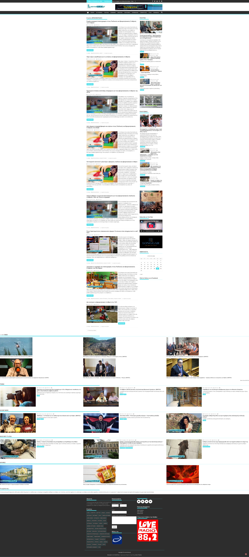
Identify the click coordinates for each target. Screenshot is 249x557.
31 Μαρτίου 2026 (41, 387)
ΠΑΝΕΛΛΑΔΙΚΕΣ (90, 536)
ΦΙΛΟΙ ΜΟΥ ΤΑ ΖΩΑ (40, 446)
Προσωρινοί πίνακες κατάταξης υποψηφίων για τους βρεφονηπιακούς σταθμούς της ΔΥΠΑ (112, 91)
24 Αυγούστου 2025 (207, 440)
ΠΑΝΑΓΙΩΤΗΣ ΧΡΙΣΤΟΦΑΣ (104, 533)
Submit (114, 527)
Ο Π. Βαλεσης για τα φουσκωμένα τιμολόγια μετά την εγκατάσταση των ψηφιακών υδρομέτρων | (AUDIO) (24, 377)
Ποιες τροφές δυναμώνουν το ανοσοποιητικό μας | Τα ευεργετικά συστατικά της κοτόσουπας (105, 484)
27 (151, 268)
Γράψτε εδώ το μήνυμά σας (119, 515)
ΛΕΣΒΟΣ (92, 12)
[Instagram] (143, 501)
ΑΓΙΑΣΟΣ (103, 512)
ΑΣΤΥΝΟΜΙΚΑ (99, 12)
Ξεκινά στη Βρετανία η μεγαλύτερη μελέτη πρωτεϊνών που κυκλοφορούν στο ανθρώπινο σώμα (188, 484)
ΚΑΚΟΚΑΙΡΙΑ (94, 520)
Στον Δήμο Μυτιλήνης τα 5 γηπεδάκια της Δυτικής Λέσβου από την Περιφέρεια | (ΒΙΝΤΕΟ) (187, 356)
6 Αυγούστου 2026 (144, 33)
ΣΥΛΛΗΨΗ (89, 544)
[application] (151, 226)
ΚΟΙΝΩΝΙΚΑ (113, 12)
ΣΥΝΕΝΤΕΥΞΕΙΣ (143, 12)
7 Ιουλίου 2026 (154, 177)
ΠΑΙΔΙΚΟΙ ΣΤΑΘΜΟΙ (103, 158)
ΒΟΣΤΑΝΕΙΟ (95, 515)
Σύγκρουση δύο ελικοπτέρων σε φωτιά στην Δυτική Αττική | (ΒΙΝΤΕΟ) (16, 356)
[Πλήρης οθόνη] (160, 231)
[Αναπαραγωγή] (141, 231)
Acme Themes (138, 555)
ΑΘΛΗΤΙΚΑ (120, 12)
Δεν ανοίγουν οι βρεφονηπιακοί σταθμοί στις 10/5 (102, 302)
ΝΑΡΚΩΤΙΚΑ (94, 531)
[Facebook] (139, 501)
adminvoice (97, 25)
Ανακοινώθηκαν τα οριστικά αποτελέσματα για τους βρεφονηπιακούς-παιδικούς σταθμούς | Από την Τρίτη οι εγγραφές (111, 196)
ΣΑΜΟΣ (101, 541)
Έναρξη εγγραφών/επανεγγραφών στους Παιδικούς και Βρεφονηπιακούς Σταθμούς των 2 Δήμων (111, 22)
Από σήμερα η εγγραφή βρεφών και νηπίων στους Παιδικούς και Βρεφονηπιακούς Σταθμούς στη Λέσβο (111, 127)
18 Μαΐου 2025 (123, 414)
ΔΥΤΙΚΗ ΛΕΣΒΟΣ (110, 298)
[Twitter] (147, 501)
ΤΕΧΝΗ (38, 395)
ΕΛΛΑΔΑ (89, 87)
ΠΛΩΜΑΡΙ (97, 539)
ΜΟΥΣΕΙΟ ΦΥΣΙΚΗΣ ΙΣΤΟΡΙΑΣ (100, 528)
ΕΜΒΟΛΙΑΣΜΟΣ (103, 518)
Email (113, 510)
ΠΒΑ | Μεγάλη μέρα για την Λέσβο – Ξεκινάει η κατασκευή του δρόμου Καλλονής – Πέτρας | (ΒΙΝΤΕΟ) (106, 377)
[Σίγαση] (158, 231)
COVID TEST (93, 512)
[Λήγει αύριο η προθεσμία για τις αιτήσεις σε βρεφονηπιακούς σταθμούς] (102, 61)
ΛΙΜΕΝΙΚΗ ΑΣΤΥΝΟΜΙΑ (91, 526)
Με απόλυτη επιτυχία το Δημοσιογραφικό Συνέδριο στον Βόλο (14, 484)
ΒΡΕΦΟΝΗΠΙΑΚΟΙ (96, 53)
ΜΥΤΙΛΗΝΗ (89, 531)
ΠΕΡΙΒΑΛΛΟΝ (135, 12)
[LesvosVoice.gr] (88, 12)
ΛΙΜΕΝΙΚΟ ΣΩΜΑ (100, 526)
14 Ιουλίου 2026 (154, 163)
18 (144, 266)
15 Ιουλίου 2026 (154, 148)
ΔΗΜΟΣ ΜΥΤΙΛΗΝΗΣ (103, 298)
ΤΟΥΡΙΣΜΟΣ (94, 544)
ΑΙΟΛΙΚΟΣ (108, 512)
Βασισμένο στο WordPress (113, 555)
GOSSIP (204, 420)
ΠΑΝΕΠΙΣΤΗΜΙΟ (97, 536)
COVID (88, 512)
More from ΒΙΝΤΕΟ (244, 380)
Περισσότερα (90, 50)
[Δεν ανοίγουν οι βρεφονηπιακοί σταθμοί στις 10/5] (102, 306)
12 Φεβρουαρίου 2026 (208, 387)
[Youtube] (151, 501)
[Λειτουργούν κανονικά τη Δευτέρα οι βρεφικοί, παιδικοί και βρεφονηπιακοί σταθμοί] (102, 166)
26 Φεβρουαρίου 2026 (42, 414)
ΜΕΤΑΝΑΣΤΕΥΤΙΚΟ (90, 528)
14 (154, 264)
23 (160, 266)
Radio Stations (140, 510)
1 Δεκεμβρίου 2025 (41, 440)
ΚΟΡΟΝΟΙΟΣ (89, 523)
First (112, 507)
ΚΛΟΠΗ (104, 520)
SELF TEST (94, 263)
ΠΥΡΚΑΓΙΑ (96, 541)
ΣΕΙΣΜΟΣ (105, 541)
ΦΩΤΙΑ (104, 544)
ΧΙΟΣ (99, 547)
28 (154, 268)
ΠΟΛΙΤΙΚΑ (106, 12)
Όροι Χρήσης (140, 511)
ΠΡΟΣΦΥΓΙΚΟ (102, 539)
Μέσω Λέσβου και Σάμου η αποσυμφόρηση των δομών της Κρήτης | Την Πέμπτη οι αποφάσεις (133, 1)
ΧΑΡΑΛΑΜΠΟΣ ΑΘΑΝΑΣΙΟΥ (92, 547)
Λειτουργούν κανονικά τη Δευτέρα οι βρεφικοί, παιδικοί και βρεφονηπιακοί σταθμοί (112, 162)
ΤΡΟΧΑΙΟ (99, 544)
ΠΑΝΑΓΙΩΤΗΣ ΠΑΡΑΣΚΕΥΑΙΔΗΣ (92, 533)
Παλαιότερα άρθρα (92, 330)
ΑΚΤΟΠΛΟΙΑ (89, 515)
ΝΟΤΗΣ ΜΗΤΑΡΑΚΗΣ (102, 531)
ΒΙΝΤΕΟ (121, 394)
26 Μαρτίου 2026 (124, 387)
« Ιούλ (141, 274)
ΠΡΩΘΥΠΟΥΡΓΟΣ (90, 541)
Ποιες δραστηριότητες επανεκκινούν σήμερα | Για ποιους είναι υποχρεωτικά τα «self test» (112, 231)
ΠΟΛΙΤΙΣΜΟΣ (127, 12)
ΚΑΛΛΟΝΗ (100, 520)
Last (121, 507)
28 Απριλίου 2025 (207, 414)
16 (160, 264)
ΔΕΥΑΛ (100, 515)
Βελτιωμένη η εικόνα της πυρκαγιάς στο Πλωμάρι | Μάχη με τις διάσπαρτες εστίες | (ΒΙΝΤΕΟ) (105, 356)
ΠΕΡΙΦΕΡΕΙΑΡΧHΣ (90, 539)
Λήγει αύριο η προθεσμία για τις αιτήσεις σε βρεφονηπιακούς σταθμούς (108, 57)
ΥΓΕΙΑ (150, 12)
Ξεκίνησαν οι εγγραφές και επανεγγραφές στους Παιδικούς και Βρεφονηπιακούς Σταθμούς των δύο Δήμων (111, 267)
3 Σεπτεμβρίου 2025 (124, 440)
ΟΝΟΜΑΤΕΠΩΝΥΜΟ (117, 503)
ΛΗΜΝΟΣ (105, 523)
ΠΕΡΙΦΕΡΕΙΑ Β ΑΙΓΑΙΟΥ (105, 536)
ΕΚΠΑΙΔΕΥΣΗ (96, 518)
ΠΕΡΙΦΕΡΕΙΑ (156, 12)
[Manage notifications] (246, 554)
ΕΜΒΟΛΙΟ (89, 520)
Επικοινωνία (140, 513)
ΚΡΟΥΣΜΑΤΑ (95, 523)
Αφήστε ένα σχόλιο (108, 53)
